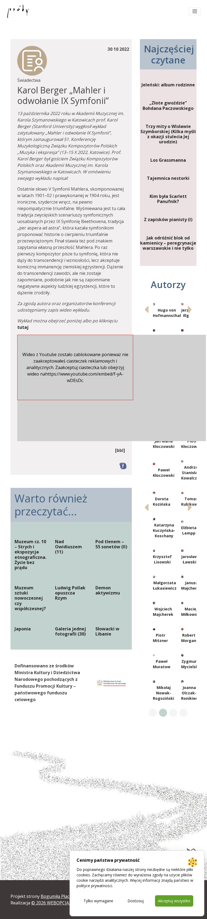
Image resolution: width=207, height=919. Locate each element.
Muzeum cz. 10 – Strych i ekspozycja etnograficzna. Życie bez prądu (30, 554)
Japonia (23, 628)
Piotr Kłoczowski (192, 443)
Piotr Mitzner (160, 638)
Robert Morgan (188, 638)
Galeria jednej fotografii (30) (70, 631)
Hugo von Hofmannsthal (167, 313)
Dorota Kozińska (161, 501)
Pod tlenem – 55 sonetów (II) (111, 544)
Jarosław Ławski (189, 559)
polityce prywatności (94, 885)
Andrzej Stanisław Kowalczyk (191, 473)
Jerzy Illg (186, 313)
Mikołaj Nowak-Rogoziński (163, 693)
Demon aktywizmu (107, 590)
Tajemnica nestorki (168, 178)
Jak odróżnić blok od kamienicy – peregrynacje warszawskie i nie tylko (168, 243)
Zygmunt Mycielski (190, 664)
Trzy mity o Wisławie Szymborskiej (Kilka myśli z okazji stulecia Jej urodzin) (168, 134)
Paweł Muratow (161, 664)
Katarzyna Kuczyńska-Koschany (164, 530)
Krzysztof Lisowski (162, 559)
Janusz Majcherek (191, 585)
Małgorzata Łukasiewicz (165, 585)
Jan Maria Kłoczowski (163, 443)
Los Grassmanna (168, 160)
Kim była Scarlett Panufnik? (168, 199)
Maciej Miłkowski (191, 611)
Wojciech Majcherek (163, 611)
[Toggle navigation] (195, 11)
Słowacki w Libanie (107, 631)
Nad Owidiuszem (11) (68, 547)
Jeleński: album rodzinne (168, 84)
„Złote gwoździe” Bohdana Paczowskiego (168, 105)
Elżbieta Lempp (188, 530)
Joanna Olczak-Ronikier (189, 693)
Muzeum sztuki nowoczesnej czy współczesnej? (30, 598)
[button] (190, 309)
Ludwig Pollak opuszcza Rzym (70, 593)
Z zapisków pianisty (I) (168, 219)
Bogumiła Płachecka (61, 896)
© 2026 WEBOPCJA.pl (52, 903)
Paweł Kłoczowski (163, 472)
